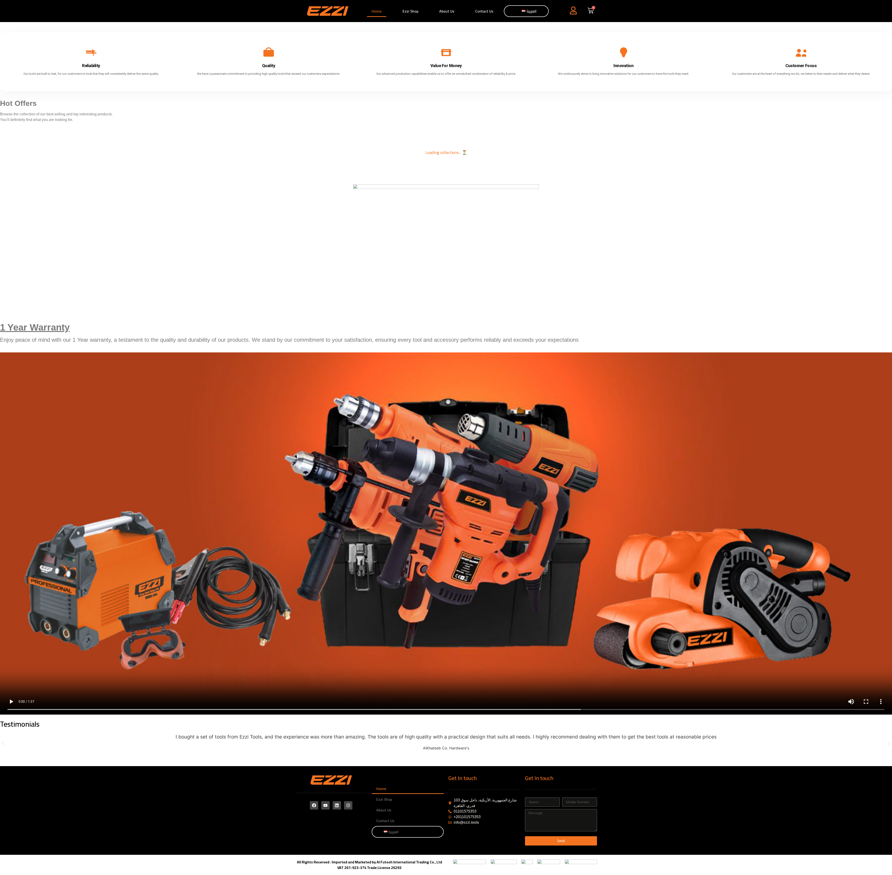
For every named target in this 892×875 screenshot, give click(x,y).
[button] (3, 743)
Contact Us (484, 11)
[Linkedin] (337, 805)
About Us (446, 11)
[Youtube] (325, 805)
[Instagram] (348, 805)
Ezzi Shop (410, 11)
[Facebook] (314, 805)
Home (377, 11)
